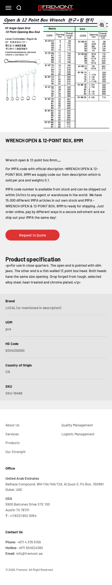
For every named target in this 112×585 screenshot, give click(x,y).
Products (12, 443)
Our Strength (15, 451)
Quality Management (77, 425)
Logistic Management (78, 434)
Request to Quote (32, 235)
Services (12, 434)
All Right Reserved (41, 569)
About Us (12, 425)
